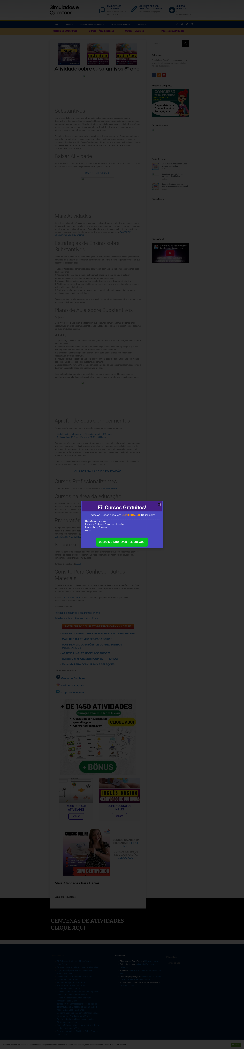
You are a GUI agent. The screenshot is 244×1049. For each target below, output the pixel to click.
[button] (159, 504)
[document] (122, 524)
